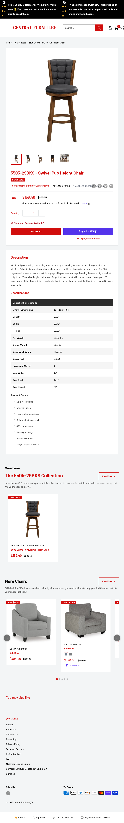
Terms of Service (15, 749)
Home (9, 42)
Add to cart (36, 231)
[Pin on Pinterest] (100, 185)
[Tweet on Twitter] (105, 185)
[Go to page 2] (59, 679)
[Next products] (117, 638)
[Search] (99, 27)
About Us (11, 729)
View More (107, 476)
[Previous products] (7, 638)
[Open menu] (7, 28)
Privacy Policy (13, 744)
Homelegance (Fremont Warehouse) (30, 186)
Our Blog (10, 773)
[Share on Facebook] (94, 185)
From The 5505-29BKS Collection (88, 186)
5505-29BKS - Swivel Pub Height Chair (30, 549)
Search (9, 724)
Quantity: (16, 213)
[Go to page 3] (62, 679)
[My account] (110, 27)
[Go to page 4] (64, 679)
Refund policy (13, 753)
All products (20, 42)
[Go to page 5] (67, 679)
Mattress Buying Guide (18, 763)
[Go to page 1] (57, 679)
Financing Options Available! (28, 222)
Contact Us (12, 734)
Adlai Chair (15, 653)
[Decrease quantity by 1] (26, 213)
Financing (11, 739)
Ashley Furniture (18, 649)
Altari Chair (69, 648)
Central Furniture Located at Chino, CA (26, 768)
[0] (116, 28)
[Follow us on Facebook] (8, 793)
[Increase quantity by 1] (42, 213)
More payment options (88, 238)
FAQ (8, 758)
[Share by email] (111, 185)
